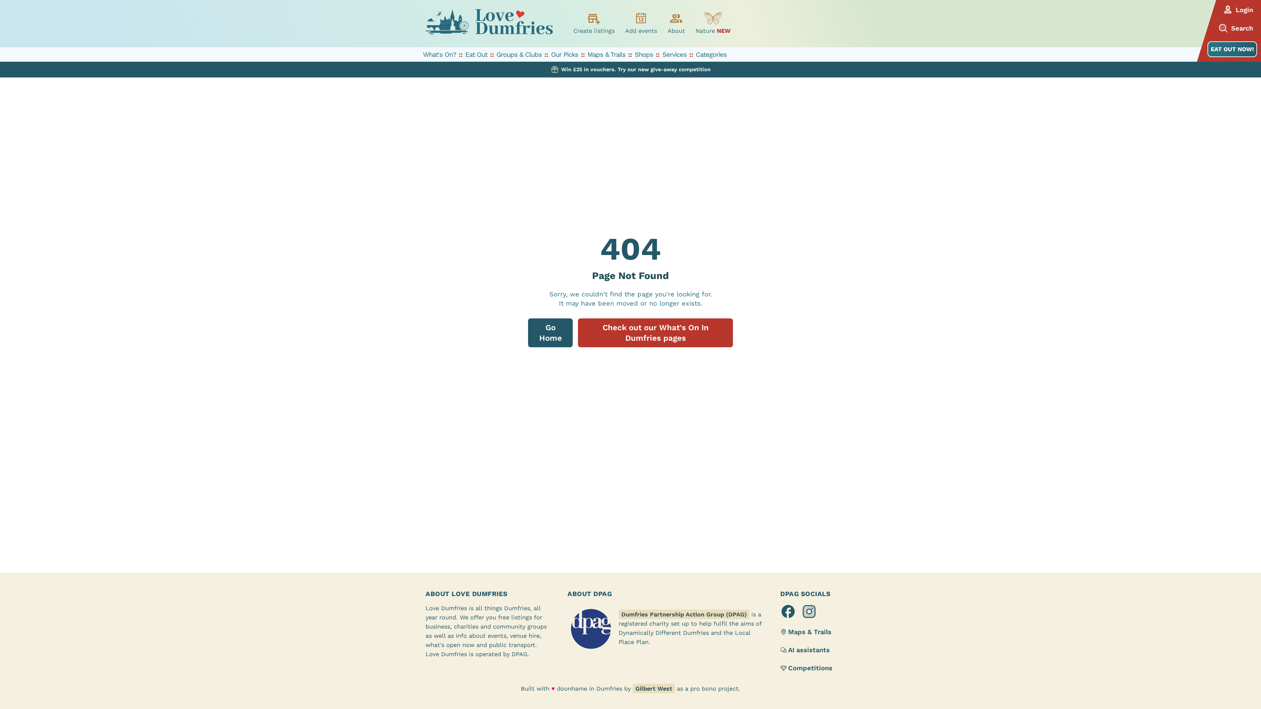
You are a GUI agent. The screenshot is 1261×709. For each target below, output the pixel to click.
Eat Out (476, 54)
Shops (644, 54)
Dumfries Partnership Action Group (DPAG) (684, 614)
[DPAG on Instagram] (809, 611)
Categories (711, 54)
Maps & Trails (606, 54)
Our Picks (564, 54)
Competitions (810, 668)
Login (1244, 10)
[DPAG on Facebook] (788, 611)
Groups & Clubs (519, 54)
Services (674, 54)
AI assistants (809, 650)
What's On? (439, 54)
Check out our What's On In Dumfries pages (656, 333)
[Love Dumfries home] (489, 23)
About (676, 30)
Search (1242, 28)
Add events (641, 30)
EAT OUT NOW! (1232, 49)
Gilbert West (653, 688)
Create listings (594, 30)
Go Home (550, 333)
